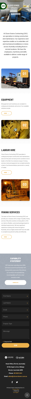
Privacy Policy (16, 389)
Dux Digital (15, 392)
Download (15, 282)
